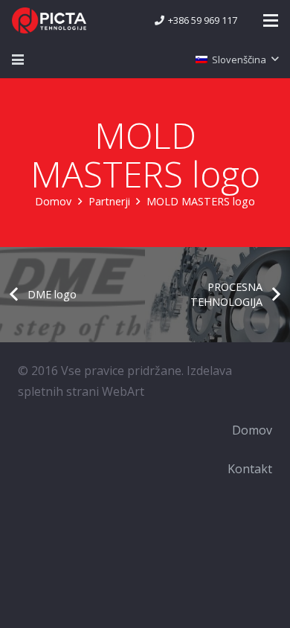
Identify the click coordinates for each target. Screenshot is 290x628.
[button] (271, 20)
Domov (252, 430)
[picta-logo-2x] (49, 20)
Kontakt (250, 469)
